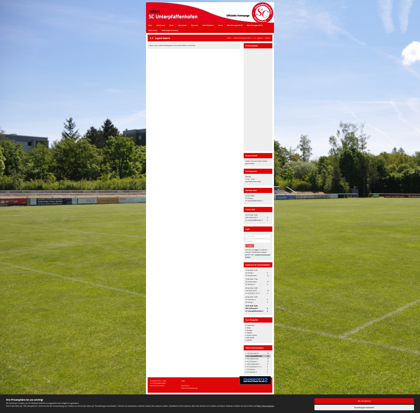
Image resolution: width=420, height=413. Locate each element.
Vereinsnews (160, 25)
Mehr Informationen (265, 406)
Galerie (267, 38)
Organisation (182, 25)
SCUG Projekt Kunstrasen (170, 30)
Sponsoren (194, 25)
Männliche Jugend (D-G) (255, 25)
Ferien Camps (152, 30)
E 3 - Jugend (258, 38)
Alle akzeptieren (364, 401)
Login (183, 381)
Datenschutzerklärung (189, 388)
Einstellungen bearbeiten (364, 408)
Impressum (185, 386)
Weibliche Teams (208, 25)
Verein (171, 25)
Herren (220, 25)
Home (150, 25)
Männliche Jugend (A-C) (234, 25)
